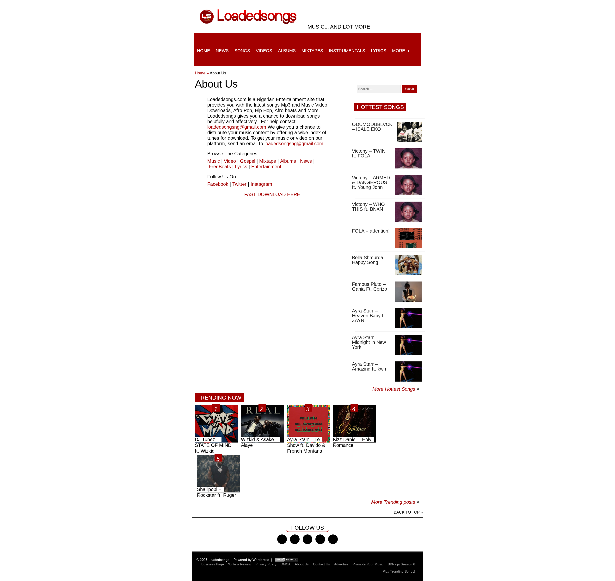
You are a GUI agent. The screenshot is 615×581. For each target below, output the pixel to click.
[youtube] (320, 539)
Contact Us (321, 564)
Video (230, 161)
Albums (287, 50)
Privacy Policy (265, 564)
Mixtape (267, 161)
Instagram (261, 184)
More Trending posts (395, 502)
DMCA (285, 564)
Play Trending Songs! (399, 571)
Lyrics (378, 50)
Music (213, 161)
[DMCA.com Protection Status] (286, 560)
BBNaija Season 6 (401, 564)
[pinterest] (333, 539)
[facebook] (282, 539)
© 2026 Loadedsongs (213, 560)
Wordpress (260, 560)
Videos (264, 50)
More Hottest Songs (393, 389)
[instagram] (307, 539)
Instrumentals (347, 50)
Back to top (407, 512)
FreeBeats (220, 166)
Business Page (212, 564)
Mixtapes (312, 50)
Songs (242, 50)
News (222, 50)
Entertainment (266, 166)
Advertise (341, 564)
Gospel (247, 161)
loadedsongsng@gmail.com (236, 127)
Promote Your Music (368, 564)
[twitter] (295, 539)
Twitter (239, 184)
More (398, 50)
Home (203, 50)
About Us (302, 564)
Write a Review (239, 564)
